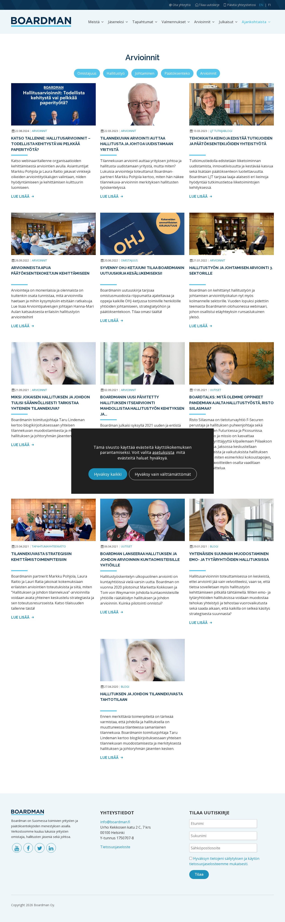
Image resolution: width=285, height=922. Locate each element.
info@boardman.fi (115, 821)
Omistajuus (86, 73)
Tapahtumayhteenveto (49, 546)
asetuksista (163, 452)
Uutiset (215, 390)
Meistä (94, 21)
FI (269, 5)
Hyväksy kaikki (108, 474)
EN (261, 5)
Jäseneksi (116, 21)
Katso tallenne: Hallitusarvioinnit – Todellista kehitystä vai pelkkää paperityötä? (50, 144)
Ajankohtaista (254, 21)
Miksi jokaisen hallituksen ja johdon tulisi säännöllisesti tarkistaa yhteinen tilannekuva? (50, 403)
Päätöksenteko (177, 73)
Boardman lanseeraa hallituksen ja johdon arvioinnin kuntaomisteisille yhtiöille (140, 559)
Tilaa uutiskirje (209, 5)
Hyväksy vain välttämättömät (163, 474)
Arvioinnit (202, 21)
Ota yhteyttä (182, 5)
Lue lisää (20, 196)
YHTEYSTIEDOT (117, 813)
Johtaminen (144, 73)
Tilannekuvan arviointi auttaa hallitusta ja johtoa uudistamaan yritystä (136, 144)
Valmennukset (174, 21)
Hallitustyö (116, 73)
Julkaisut (226, 21)
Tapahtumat (142, 21)
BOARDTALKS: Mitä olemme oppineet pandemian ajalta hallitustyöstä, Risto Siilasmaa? (231, 403)
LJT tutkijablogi (221, 131)
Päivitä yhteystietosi (241, 5)
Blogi (214, 546)
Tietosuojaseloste (115, 846)
